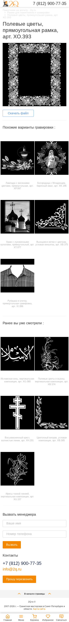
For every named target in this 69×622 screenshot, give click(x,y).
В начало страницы (34, 594)
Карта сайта (39, 609)
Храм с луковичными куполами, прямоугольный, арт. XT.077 (17, 245)
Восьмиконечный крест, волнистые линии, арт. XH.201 (17, 439)
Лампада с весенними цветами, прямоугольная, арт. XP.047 (17, 186)
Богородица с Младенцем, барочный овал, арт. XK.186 (52, 184)
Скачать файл (18, 113)
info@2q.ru (12, 569)
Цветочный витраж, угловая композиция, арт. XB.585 (52, 439)
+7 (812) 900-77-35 (22, 563)
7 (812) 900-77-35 (49, 3)
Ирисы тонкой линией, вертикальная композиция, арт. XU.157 (17, 496)
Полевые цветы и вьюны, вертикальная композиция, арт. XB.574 (51, 381)
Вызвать (11, 544)
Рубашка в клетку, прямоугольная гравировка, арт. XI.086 (17, 303)
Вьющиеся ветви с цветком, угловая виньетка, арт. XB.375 (51, 243)
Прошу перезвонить (19, 579)
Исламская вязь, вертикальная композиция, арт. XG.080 (17, 380)
